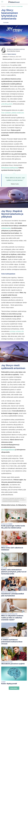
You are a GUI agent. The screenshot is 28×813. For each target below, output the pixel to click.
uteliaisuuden (6, 228)
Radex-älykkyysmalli (9, 684)
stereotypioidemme (8, 449)
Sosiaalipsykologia (6, 662)
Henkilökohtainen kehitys (8, 592)
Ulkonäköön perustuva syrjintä (12, 664)
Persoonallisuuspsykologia (9, 614)
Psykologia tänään (6, 524)
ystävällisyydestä (6, 104)
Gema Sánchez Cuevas (13, 51)
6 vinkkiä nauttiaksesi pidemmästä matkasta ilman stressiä (11, 642)
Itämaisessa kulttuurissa (9, 167)
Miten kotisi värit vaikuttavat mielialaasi (12, 549)
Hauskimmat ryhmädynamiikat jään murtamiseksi (12, 595)
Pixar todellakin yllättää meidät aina (12, 112)
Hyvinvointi (4, 546)
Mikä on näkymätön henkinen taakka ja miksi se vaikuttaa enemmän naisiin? (12, 618)
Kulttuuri (3, 6)
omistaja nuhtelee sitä (17, 331)
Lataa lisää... (14, 688)
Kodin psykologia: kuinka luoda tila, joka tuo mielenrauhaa (13, 527)
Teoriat (3, 682)
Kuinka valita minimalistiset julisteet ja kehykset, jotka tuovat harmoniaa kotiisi (13, 572)
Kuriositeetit (5, 638)
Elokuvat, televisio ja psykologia (15, 6)
